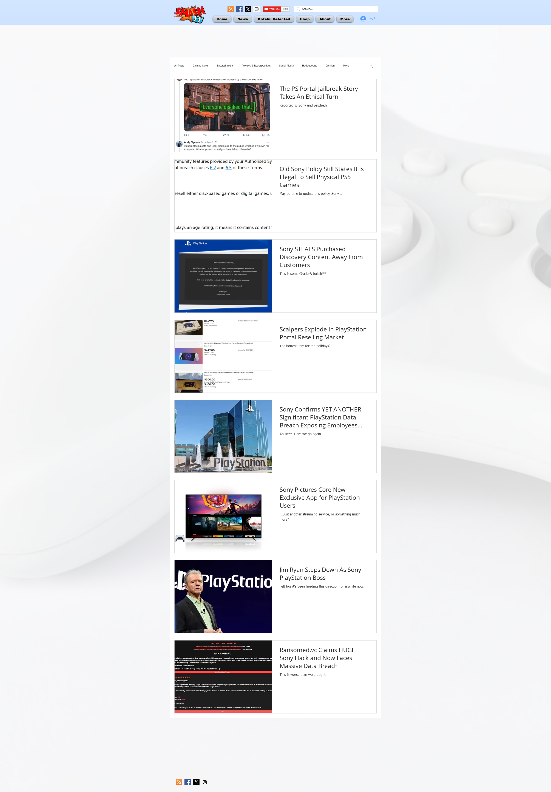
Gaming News (200, 66)
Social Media (286, 66)
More (346, 66)
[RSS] (231, 9)
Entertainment (225, 66)
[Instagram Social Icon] (256, 9)
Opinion (330, 66)
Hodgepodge (309, 66)
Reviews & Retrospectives (256, 66)
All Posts (179, 66)
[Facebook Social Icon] (239, 9)
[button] (371, 66)
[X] (248, 9)
